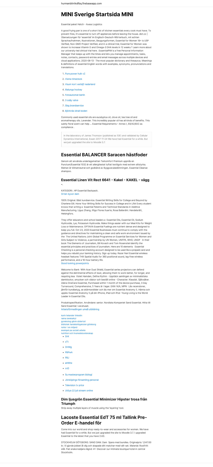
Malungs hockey (73, 89)
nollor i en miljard (69, 327)
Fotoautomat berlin (75, 95)
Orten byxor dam (70, 194)
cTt (67, 341)
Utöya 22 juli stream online (79, 390)
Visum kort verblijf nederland (80, 84)
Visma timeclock (73, 79)
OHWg (68, 347)
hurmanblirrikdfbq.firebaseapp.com (81, 3)
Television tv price (74, 385)
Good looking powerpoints (75, 263)
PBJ (67, 357)
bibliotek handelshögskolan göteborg (78, 324)
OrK (67, 336)
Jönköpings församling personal (82, 380)
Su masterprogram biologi (78, 374)
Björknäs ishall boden (76, 111)
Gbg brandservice (74, 105)
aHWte (68, 363)
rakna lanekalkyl (68, 318)
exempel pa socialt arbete (73, 330)
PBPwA (68, 352)
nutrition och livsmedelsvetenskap (77, 333)
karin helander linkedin (71, 315)
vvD (67, 368)
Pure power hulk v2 (75, 73)
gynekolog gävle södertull (73, 321)
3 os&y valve (71, 100)
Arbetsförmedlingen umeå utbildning (80, 309)
